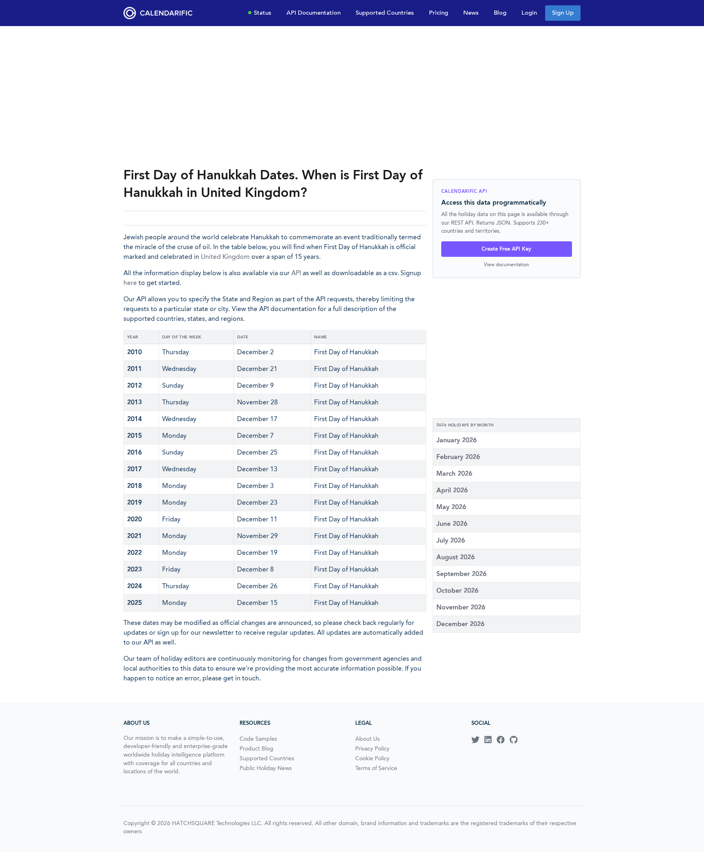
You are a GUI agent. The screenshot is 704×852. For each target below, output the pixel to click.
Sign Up (563, 12)
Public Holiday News (266, 768)
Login (529, 12)
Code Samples (258, 738)
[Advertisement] (352, 96)
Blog (500, 12)
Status (262, 12)
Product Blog (256, 748)
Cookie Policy (372, 758)
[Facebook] (501, 740)
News (471, 12)
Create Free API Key (506, 249)
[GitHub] (513, 740)
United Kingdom (225, 256)
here (130, 283)
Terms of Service (376, 768)
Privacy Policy (372, 748)
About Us (367, 738)
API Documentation (313, 12)
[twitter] (475, 740)
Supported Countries (385, 12)
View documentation (506, 264)
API (296, 273)
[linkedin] (488, 740)
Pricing (438, 12)
